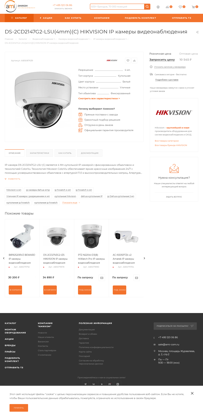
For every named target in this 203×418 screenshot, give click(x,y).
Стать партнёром (47, 350)
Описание (14, 153)
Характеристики (39, 153)
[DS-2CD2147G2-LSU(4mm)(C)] (43, 100)
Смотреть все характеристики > (99, 98)
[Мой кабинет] (158, 7)
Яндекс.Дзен (117, 384)
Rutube (109, 384)
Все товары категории (167, 140)
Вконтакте (93, 384)
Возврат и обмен (88, 334)
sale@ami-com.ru (168, 344)
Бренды (10, 345)
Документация (89, 153)
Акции (9, 339)
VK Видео (101, 384)
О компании (44, 355)
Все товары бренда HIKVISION (171, 145)
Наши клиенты (46, 337)
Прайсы (10, 351)
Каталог (10, 323)
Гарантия (84, 343)
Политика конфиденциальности (96, 347)
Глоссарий (84, 356)
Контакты (43, 346)
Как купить (65, 153)
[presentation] (4, 258)
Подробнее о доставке (166, 80)
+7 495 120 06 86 (62, 5)
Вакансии (43, 341)
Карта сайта (85, 351)
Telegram (85, 384)
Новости (42, 332)
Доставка (84, 338)
